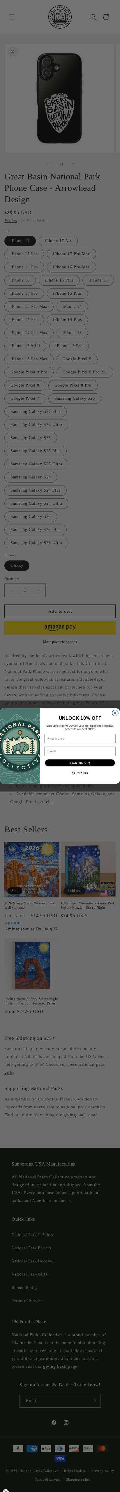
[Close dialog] (115, 713)
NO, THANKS (80, 773)
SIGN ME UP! (80, 762)
